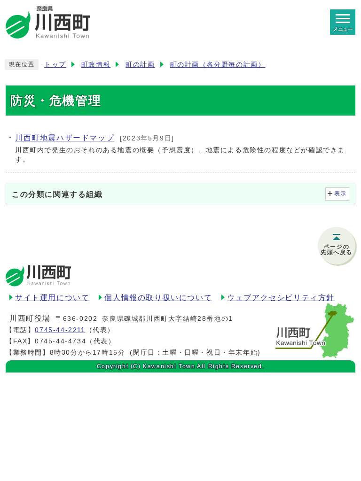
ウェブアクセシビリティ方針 (281, 298)
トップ (55, 64)
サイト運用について (52, 298)
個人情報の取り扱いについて (158, 298)
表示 (340, 193)
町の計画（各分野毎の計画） (218, 64)
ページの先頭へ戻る (337, 249)
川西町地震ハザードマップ (64, 138)
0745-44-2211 (60, 330)
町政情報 (95, 64)
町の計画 (140, 64)
